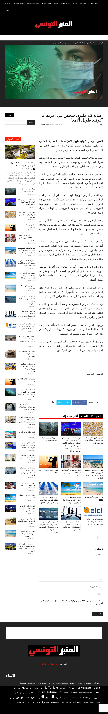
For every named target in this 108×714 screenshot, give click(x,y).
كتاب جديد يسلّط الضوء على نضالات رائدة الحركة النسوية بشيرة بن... (27, 407)
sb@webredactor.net (50, 664)
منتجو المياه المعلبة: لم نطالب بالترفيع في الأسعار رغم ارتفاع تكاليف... (26, 263)
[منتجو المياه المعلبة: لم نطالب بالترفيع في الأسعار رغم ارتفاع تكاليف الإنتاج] (48, 488)
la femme (34, 688)
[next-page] (96, 537)
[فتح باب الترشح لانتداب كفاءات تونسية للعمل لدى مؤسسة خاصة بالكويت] (93, 511)
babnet (96, 683)
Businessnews (76, 683)
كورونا (45, 701)
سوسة (92, 702)
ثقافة (96, 3)
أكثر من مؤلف (69, 416)
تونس (19, 697)
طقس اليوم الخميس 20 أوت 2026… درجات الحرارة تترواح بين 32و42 (71, 500)
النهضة (27, 697)
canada (51, 683)
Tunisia (73, 692)
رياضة (8, 10)
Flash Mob (31, 683)
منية (32, 169)
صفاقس (85, 702)
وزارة (38, 702)
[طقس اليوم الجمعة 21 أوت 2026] (48, 461)
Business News (62, 683)
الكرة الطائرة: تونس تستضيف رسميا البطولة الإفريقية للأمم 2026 (27, 445)
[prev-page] (100, 537)
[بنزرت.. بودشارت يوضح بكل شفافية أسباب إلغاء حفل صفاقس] (10, 485)
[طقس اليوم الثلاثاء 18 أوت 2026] (10, 381)
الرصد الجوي (87, 697)
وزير (32, 702)
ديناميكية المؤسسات (33, 3)
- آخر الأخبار (91, 43)
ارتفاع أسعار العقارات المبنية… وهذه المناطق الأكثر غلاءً (27, 457)
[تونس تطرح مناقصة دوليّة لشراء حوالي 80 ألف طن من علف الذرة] (93, 429)
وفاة (28, 702)
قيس (62, 702)
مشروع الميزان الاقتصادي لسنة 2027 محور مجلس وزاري (71, 472)
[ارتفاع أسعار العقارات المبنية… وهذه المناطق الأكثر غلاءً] (10, 457)
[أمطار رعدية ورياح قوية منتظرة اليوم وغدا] (48, 429)
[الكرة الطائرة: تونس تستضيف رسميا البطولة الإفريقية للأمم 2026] (10, 445)
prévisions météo (85, 692)
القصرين (72, 697)
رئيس (12, 697)
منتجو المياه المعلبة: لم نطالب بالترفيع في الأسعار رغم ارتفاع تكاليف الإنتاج (49, 500)
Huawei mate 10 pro (88, 687)
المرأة (58, 697)
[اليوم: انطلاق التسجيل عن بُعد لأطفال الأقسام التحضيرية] (10, 354)
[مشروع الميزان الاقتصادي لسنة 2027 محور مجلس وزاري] (70, 461)
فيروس (68, 702)
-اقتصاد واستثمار (46, 3)
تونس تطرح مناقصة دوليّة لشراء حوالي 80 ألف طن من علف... (27, 214)
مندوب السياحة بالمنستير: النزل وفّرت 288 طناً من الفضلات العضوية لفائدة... (26, 250)
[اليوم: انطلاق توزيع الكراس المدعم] (10, 434)
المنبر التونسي (44, 124)
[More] (53, 402)
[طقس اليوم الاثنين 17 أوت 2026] (10, 498)
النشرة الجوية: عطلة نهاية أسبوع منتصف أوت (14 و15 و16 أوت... (27, 533)
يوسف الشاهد (21, 702)
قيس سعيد (55, 702)
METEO (17, 687)
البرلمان (22, 693)
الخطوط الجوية (65, 3)
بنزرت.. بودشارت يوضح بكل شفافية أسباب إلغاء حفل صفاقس (27, 485)
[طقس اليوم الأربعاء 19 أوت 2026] (93, 488)
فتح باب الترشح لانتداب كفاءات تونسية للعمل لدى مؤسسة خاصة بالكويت (93, 521)
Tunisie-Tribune (46, 692)
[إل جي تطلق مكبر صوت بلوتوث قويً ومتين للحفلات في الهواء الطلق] (10, 521)
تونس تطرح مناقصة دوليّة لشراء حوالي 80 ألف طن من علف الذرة (94, 440)
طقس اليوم (77, 702)
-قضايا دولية (82, 3)
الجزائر (16, 693)
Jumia (62, 687)
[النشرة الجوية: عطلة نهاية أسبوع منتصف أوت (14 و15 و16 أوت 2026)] (10, 533)
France (23, 683)
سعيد (98, 702)
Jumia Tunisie (49, 687)
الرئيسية (8, 3)
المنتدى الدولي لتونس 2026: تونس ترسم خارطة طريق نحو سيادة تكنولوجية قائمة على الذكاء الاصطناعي (48, 527)
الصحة (91, 3)
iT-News (70, 687)
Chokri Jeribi (41, 683)
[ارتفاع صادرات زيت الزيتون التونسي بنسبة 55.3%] (20, 152)
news (97, 692)
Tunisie (64, 692)
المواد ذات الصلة (91, 416)
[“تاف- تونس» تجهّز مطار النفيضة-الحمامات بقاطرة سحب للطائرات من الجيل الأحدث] (10, 546)
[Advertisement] (73, 132)
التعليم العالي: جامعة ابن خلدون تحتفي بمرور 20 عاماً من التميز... (27, 508)
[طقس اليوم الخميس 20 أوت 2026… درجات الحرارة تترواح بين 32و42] (70, 488)
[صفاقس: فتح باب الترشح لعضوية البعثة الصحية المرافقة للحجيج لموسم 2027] (10, 338)
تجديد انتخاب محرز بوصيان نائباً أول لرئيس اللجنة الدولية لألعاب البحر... (26, 202)
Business (87, 683)
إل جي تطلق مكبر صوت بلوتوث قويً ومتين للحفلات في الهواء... (26, 521)
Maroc (25, 687)
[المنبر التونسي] (54, 24)
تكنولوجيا (56, 3)
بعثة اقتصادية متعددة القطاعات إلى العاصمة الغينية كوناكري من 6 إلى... (26, 313)
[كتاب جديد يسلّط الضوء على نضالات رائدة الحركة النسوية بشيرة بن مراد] (10, 407)
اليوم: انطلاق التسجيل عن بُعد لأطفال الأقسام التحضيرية (27, 354)
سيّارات (75, 3)
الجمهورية (96, 698)
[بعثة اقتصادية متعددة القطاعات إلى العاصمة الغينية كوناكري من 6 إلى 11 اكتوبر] (70, 513)
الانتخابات (30, 693)
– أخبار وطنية (19, 3)
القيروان (65, 698)
